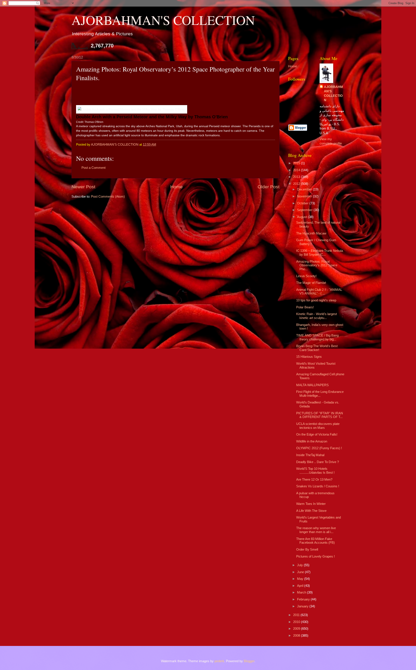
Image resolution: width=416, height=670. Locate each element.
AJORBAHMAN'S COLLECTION (163, 20)
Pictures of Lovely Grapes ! (315, 556)
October (303, 203)
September (305, 210)
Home (176, 186)
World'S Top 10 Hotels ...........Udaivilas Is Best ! (315, 470)
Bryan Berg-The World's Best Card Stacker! (317, 348)
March (302, 592)
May (300, 579)
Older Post (269, 186)
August (302, 217)
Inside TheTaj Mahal (310, 455)
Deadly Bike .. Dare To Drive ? (317, 462)
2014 (297, 170)
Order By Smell (307, 549)
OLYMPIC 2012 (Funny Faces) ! (319, 448)
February (304, 599)
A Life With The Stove (311, 510)
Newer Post (83, 186)
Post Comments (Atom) (108, 196)
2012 (297, 183)
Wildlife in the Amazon (311, 441)
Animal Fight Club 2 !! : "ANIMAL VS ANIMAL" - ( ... (319, 291)
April (300, 585)
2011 (297, 615)
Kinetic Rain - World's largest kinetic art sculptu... (316, 316)
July (300, 565)
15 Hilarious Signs (309, 356)
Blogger (249, 661)
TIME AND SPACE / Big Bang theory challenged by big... (317, 337)
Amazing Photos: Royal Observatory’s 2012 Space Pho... (316, 265)
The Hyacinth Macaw (311, 233)
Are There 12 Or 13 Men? (314, 479)
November (305, 196)
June (301, 572)
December (305, 189)
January (303, 606)
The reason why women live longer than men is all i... (316, 530)
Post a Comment (93, 167)
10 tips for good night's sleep (316, 300)
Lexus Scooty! (306, 276)
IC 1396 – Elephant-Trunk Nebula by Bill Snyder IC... (319, 252)
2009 (297, 628)
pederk (219, 661)
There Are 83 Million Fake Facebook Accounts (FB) (315, 541)
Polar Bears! (305, 307)
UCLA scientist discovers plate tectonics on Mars (318, 425)
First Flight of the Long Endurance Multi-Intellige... (320, 393)
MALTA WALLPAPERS (312, 385)
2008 (297, 635)
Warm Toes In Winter (311, 504)
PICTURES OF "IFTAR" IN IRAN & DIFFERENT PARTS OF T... (319, 415)
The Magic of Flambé (311, 283)
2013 (297, 177)
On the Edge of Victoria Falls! (316, 434)
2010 (297, 622)
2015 (297, 163)
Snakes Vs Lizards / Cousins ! (317, 486)
